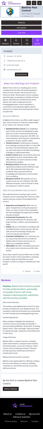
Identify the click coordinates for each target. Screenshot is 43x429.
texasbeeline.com (14, 69)
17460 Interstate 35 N (16, 60)
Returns (24, 421)
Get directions (21, 74)
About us (7, 414)
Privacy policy (11, 421)
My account (34, 414)
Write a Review (10, 389)
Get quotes (21, 27)
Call (26, 43)
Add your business (21, 417)
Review (16, 43)
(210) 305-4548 (13, 65)
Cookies (34, 421)
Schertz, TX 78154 (14, 56)
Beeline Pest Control (29, 9)
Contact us (20, 414)
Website (21, 22)
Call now (21, 32)
